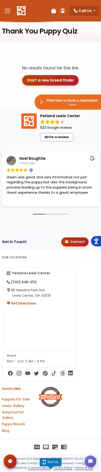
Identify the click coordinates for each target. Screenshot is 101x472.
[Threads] (62, 373)
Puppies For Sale (16, 399)
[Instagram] (19, 373)
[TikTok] (53, 373)
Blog (5, 430)
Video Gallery (13, 405)
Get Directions (23, 303)
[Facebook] (10, 373)
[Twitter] (36, 373)
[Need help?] (10, 461)
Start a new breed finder (50, 80)
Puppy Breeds (13, 424)
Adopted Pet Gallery (13, 415)
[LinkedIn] (70, 373)
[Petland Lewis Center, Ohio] (21, 10)
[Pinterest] (45, 373)
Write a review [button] (56, 137)
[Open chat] (90, 461)
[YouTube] (27, 373)
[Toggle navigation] (7, 11)
